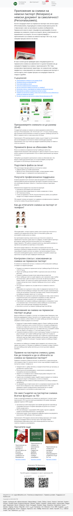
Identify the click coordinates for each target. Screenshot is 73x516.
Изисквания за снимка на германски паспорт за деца (31, 91)
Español (66, 501)
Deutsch (54, 501)
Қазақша (23, 508)
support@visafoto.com (20, 495)
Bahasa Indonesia (22, 501)
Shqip (44, 505)
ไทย (9, 510)
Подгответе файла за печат (24, 84)
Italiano (38, 503)
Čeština (44, 501)
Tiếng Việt (21, 507)
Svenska (5, 507)
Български (37, 507)
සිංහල (61, 508)
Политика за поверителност (35, 495)
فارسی (66, 507)
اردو (20, 510)
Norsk (16, 505)
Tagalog (11, 507)
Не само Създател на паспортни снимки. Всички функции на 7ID (34, 96)
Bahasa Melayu (32, 501)
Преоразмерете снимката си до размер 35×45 (29, 80)
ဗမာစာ (51, 508)
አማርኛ (27, 507)
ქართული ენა (11, 508)
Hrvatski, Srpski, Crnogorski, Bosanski (19, 503)
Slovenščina (57, 505)
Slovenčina (50, 505)
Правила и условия (49, 495)
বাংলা (42, 507)
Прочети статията (20, 459)
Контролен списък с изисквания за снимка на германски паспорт (35, 89)
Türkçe (16, 507)
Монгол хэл (45, 508)
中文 (23, 510)
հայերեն (60, 507)
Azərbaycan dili (12, 501)
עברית (52, 507)
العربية (31, 507)
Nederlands (10, 505)
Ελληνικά (47, 507)
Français (5, 503)
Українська (15, 510)
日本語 (5, 508)
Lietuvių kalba (60, 503)
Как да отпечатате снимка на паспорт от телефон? (31, 87)
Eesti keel (60, 501)
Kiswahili (43, 503)
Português (33, 505)
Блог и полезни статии (54, 3)
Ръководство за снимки (22, 3)
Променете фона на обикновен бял (26, 82)
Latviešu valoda (51, 503)
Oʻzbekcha (22, 505)
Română (39, 505)
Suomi (63, 505)
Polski (27, 505)
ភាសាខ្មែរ (39, 508)
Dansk (49, 501)
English (5, 501)
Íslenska (33, 503)
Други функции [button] (34, 2)
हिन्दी (56, 507)
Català (39, 501)
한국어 (18, 508)
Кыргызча (30, 508)
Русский (56, 508)
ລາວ (35, 508)
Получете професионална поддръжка (27, 85)
